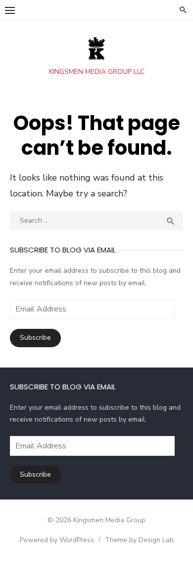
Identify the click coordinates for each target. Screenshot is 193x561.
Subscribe (35, 337)
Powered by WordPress (57, 540)
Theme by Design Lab (139, 540)
